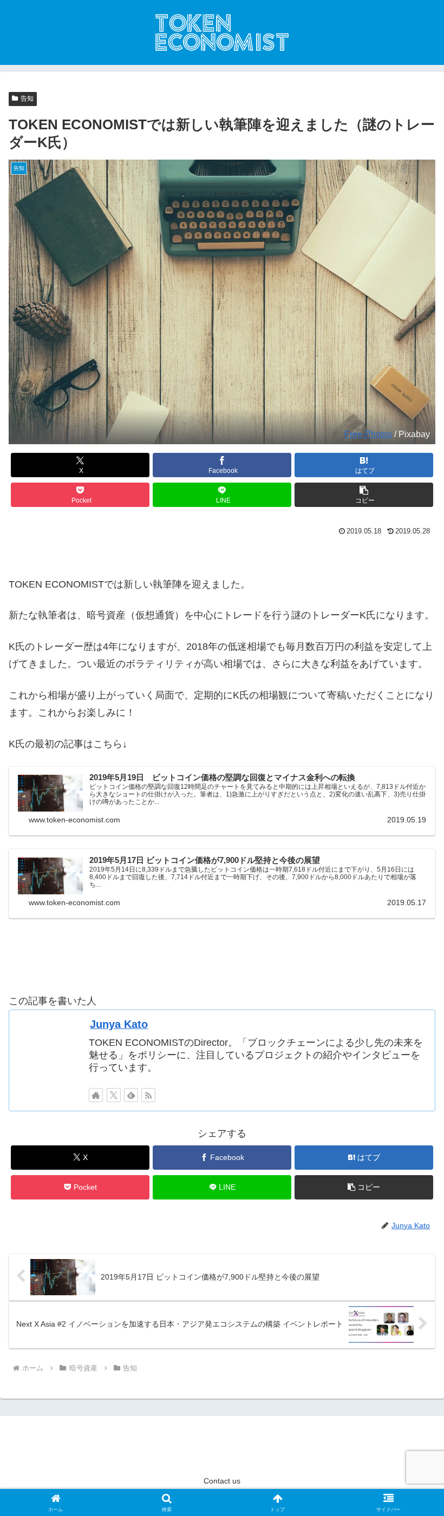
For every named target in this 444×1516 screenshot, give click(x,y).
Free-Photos (368, 434)
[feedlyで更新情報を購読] (131, 1095)
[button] (364, 495)
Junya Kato (119, 1024)
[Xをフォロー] (114, 1095)
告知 (27, 98)
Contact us (222, 1481)
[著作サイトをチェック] (96, 1095)
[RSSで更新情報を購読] (148, 1095)
